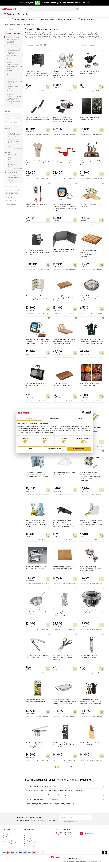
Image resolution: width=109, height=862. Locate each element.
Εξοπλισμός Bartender (13, 101)
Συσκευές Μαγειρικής (11, 200)
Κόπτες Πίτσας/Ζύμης (13, 44)
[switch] (44, 441)
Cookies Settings (72, 858)
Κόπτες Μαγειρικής (12, 103)
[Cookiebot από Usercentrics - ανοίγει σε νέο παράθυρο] (83, 412)
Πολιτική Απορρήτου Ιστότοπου (82, 861)
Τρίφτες (9, 68)
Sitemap (99, 861)
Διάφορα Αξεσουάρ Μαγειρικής (12, 99)
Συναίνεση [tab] (29, 418)
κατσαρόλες (85, 36)
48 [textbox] (35, 45)
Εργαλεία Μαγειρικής (12, 37)
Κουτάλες (9, 70)
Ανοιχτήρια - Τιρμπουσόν (14, 39)
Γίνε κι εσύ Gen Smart (36, 819)
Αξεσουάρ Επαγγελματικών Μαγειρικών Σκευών (12, 193)
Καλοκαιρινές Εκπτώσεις (10, 844)
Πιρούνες (9, 84)
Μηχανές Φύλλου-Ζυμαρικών (12, 93)
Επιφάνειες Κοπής (12, 88)
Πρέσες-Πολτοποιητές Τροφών (13, 62)
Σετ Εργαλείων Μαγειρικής (14, 66)
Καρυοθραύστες (11, 79)
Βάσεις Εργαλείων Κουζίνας (12, 56)
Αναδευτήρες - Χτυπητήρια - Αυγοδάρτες (14, 82)
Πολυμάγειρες (8, 197)
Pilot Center (6, 838)
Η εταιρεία (27, 834)
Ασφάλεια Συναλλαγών (69, 861)
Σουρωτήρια (10, 59)
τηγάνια (78, 36)
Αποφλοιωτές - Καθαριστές (11, 42)
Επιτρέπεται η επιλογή (54, 448)
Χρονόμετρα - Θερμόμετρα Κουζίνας (13, 47)
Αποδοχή (70, 821)
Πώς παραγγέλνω (8, 834)
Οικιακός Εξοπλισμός (13, 33)
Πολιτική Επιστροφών (30, 842)
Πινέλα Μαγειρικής (12, 86)
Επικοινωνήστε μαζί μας (31, 838)
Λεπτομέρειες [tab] (54, 418)
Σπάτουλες (10, 75)
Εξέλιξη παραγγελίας (9, 836)
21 (71, 767)
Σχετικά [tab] (80, 418)
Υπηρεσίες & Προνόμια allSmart (12, 840)
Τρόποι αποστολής (29, 844)
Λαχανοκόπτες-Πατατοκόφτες (11, 53)
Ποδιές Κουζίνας (11, 91)
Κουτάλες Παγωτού (12, 77)
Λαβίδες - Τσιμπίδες (12, 64)
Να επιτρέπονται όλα (79, 448)
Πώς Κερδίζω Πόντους (9, 842)
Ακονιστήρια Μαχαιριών (14, 50)
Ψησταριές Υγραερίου (11, 204)
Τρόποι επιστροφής (29, 846)
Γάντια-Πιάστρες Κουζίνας (14, 96)
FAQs (25, 836)
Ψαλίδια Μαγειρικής (13, 72)
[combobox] (96, 45)
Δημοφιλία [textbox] (93, 45)
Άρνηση (30, 448)
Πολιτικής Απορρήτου (73, 821)
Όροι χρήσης (28, 840)
